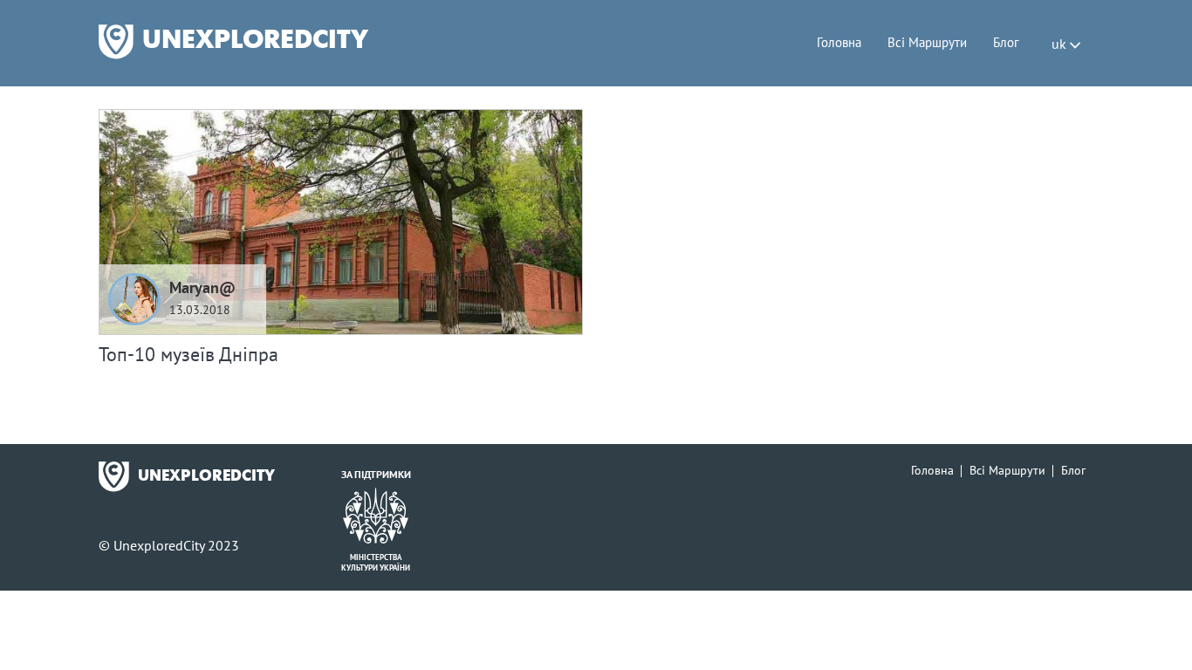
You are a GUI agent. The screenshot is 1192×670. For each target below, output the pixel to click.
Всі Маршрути (927, 42)
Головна (839, 42)
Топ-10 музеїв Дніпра (188, 354)
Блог (1006, 42)
